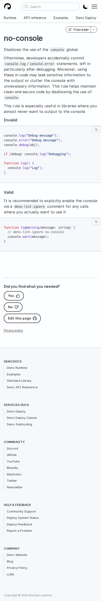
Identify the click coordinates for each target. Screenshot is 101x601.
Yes (11, 296)
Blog (10, 561)
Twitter (12, 480)
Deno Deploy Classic (22, 418)
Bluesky (12, 468)
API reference (35, 18)
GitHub (12, 455)
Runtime (10, 18)
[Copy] (96, 129)
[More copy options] (94, 29)
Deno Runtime (17, 368)
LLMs (10, 574)
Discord (12, 448)
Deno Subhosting (19, 424)
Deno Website (17, 555)
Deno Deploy (86, 18)
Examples (61, 18)
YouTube (13, 461)
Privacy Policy (17, 568)
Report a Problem (19, 530)
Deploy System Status (23, 518)
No (10, 307)
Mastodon (14, 474)
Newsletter (15, 487)
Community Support (21, 511)
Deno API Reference (22, 387)
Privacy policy (13, 330)
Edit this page (19, 318)
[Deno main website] (7, 6)
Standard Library (19, 380)
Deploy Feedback (19, 524)
